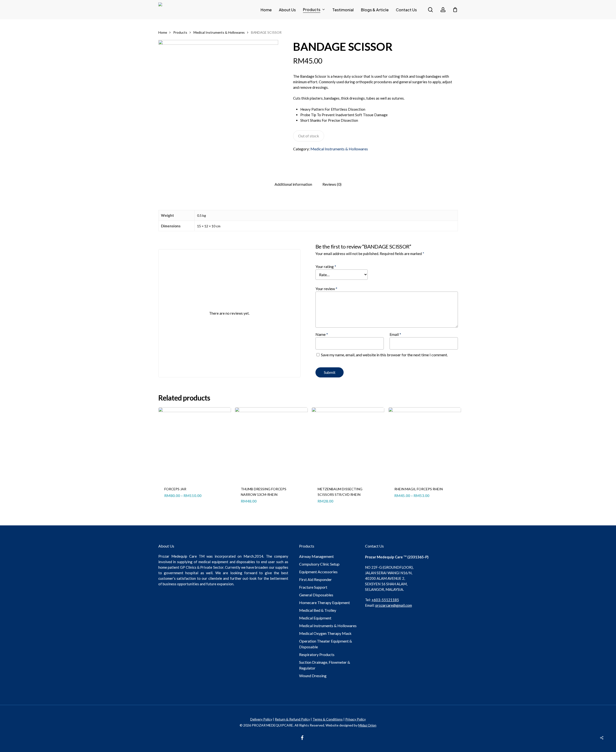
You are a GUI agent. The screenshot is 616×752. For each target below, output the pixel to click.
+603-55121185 (385, 600)
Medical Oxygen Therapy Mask (325, 633)
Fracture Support (313, 587)
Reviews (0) (331, 184)
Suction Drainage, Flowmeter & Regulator (324, 665)
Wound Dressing (313, 675)
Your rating (325, 266)
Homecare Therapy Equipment (324, 602)
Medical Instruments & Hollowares (219, 32)
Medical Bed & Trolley (317, 610)
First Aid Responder (315, 579)
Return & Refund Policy (292, 719)
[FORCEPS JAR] (194, 443)
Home (162, 32)
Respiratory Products (316, 654)
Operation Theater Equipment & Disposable (325, 644)
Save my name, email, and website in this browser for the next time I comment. (384, 354)
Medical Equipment (315, 618)
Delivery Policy (261, 719)
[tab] (293, 184)
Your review (326, 288)
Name (321, 334)
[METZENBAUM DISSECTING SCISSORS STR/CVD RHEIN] (348, 443)
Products (180, 32)
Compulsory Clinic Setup (319, 564)
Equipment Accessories (318, 571)
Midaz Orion (367, 725)
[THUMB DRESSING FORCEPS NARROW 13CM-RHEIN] (271, 443)
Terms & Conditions (328, 719)
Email (395, 334)
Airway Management (316, 556)
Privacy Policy (355, 719)
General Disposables (316, 595)
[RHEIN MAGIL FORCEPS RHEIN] (424, 443)
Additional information (293, 184)
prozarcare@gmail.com (393, 605)
